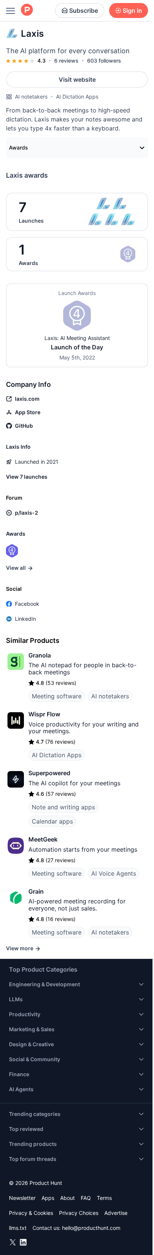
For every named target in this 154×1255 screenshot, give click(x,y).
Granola (39, 655)
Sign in (132, 10)
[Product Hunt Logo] (27, 10)
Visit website (77, 79)
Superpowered (49, 773)
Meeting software (56, 696)
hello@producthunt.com (91, 1228)
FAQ (86, 1198)
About (67, 1198)
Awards (18, 147)
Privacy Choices (78, 1213)
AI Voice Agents (113, 873)
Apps (47, 1198)
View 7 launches (26, 476)
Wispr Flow (44, 714)
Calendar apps (52, 821)
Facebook (27, 604)
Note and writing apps (63, 807)
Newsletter (22, 1198)
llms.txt (18, 1228)
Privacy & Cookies (31, 1213)
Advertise (115, 1213)
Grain (36, 891)
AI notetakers (31, 96)
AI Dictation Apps (77, 96)
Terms (104, 1198)
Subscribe (83, 10)
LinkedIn (25, 619)
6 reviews (66, 60)
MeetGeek (43, 839)
